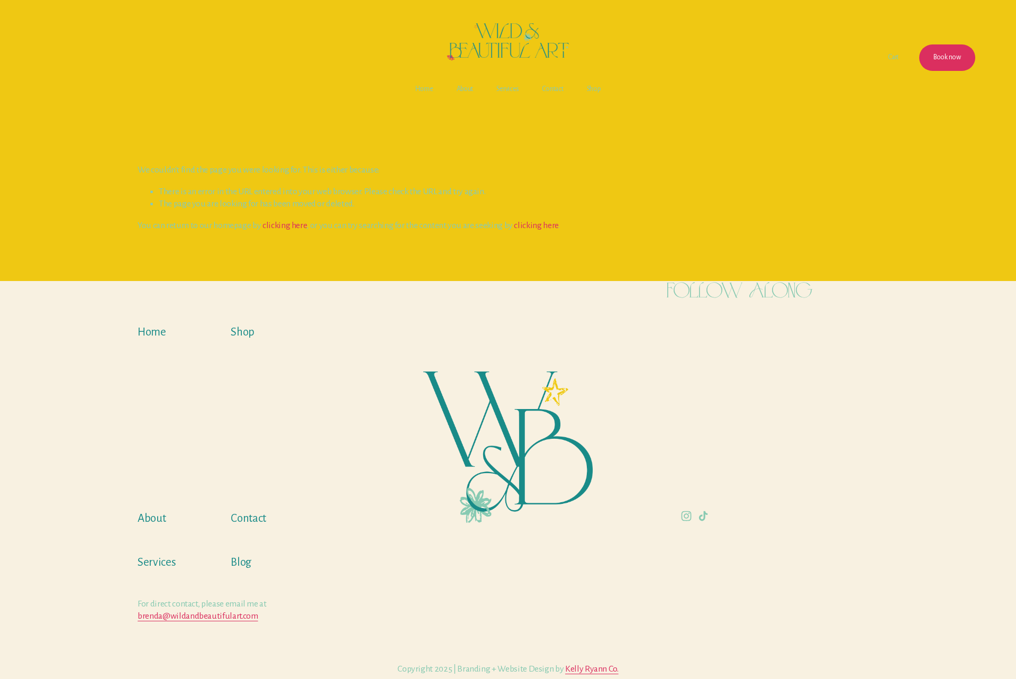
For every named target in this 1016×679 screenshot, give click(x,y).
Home (424, 89)
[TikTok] (703, 516)
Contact (552, 89)
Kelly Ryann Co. (592, 669)
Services (507, 89)
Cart (893, 57)
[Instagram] (686, 516)
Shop (594, 89)
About (465, 89)
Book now (947, 57)
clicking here (284, 225)
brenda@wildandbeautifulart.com (198, 616)
